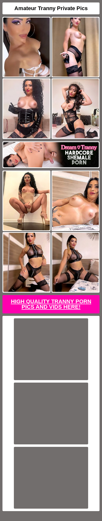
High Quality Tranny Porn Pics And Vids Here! (51, 304)
